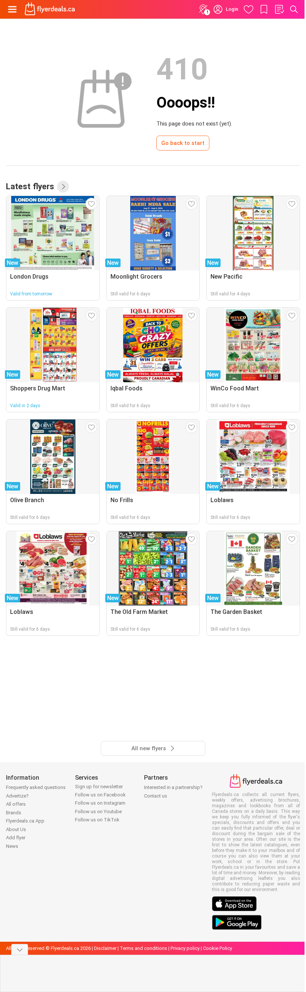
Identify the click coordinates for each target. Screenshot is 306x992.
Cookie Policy (217, 948)
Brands (13, 812)
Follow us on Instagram (100, 803)
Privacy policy (185, 948)
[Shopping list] (279, 9)
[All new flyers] (63, 187)
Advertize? (17, 796)
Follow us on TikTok (97, 820)
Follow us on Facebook (100, 795)
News (12, 846)
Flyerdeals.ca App (25, 821)
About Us (16, 829)
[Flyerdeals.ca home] (50, 9)
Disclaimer (105, 948)
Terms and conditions (143, 948)
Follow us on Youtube (98, 811)
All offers (16, 804)
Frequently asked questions (36, 787)
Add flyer (15, 837)
